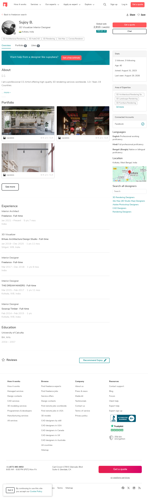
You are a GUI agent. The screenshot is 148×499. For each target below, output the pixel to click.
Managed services (15, 391)
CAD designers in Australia (53, 440)
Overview (6, 46)
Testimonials (80, 401)
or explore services (120, 478)
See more (10, 187)
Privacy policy (81, 416)
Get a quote (137, 4)
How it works (13, 386)
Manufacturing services (17, 416)
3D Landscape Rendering (127, 99)
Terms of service (82, 411)
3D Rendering (49, 39)
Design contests (14, 396)
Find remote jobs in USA (52, 411)
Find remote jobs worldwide (53, 406)
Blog (111, 391)
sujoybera (10, 138)
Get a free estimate (71, 58)
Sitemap (45, 450)
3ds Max (61, 39)
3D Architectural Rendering (14, 39)
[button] (35, 4)
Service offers (47, 396)
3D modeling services (17, 406)
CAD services (13, 401)
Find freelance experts (51, 386)
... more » (6, 92)
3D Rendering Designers (124, 197)
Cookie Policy (36, 491)
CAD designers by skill (51, 421)
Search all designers (125, 186)
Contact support (116, 386)
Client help (114, 401)
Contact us (80, 406)
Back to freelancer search (15, 15)
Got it (10, 490)
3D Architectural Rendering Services (130, 95)
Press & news (81, 391)
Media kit (79, 396)
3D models (46, 416)
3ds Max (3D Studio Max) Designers (129, 201)
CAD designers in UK (50, 435)
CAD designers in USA (51, 426)
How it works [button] (13, 381)
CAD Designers (119, 208)
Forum (112, 396)
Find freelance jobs (49, 391)
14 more (120, 107)
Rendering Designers (122, 212)
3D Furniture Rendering (126, 103)
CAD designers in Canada (52, 430)
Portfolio (20, 46)
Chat (129, 31)
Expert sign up (115, 411)
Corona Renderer (76, 39)
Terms (60, 488)
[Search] (104, 4)
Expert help (114, 406)
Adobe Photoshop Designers (126, 205)
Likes (35, 46)
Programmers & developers (19, 411)
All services (12, 421)
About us (79, 386)
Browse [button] (44, 381)
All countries (46, 445)
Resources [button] (114, 381)
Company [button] (79, 381)
